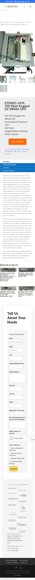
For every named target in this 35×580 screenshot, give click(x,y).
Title (10, 355)
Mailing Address (14, 372)
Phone (11, 402)
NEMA (19, 149)
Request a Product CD (17, 458)
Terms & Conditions (12, 563)
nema (6, 154)
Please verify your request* (15, 432)
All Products (7, 22)
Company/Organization (16, 363)
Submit (13, 469)
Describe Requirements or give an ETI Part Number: (17, 418)
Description (6, 161)
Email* (11, 346)
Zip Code (12, 385)
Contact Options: (14, 445)
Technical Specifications (9, 165)
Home (1, 22)
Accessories (6, 168)
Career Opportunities (11, 560)
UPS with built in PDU (18, 22)
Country (11, 393)
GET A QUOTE (17, 142)
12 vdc (23, 151)
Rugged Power (25, 149)
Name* (11, 338)
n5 (26, 151)
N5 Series (28, 22)
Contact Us (23, 563)
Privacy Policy (24, 560)
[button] (32, 34)
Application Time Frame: (17, 410)
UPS (9, 154)
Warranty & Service (8, 171)
